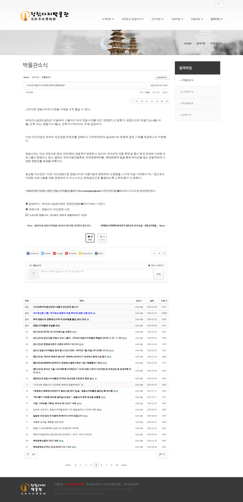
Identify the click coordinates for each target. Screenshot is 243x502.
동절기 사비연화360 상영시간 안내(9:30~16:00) (56, 428)
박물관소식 (216, 43)
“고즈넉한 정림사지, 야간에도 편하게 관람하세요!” (45, 85)
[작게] (146, 101)
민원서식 (187, 114)
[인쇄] (166, 101)
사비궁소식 (188, 91)
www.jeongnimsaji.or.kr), (90, 190)
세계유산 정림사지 (132, 19)
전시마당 (156, 19)
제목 (81, 301)
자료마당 (176, 19)
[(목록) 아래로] (156, 101)
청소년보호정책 (131, 484)
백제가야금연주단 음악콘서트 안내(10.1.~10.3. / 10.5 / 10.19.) (62, 434)
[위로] (151, 101)
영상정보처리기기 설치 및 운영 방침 (103, 484)
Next (124, 465)
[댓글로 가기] (161, 101)
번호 (27, 301)
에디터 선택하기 (157, 265)
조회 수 (164, 301)
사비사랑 (29, 92)
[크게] (141, 101)
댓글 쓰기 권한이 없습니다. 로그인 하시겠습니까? (62, 271)
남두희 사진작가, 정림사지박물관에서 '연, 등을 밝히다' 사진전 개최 (65, 409)
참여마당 (216, 19)
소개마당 (107, 19)
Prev (68, 465)
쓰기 (163, 454)
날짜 (152, 301)
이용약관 (59, 484)
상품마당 (196, 19)
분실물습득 (188, 103)
